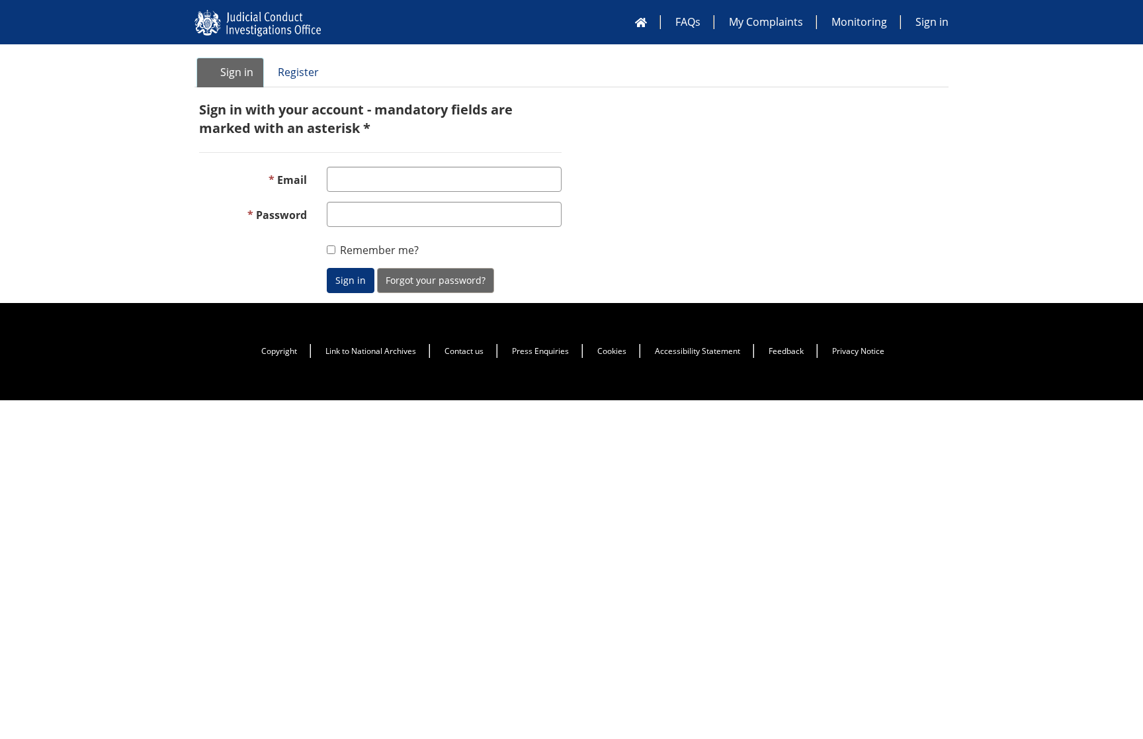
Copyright (279, 351)
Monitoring (859, 22)
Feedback (786, 351)
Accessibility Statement (697, 351)
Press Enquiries (540, 351)
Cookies (611, 351)
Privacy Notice (858, 351)
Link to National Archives (370, 351)
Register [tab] (298, 72)
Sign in (932, 22)
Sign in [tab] (235, 72)
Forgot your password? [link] (436, 280)
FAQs (687, 22)
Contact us (464, 351)
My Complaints (766, 22)
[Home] (641, 21)
